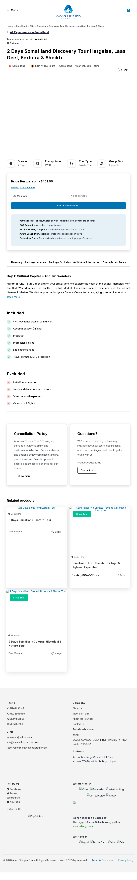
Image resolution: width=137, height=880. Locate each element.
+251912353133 (15, 724)
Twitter (13, 793)
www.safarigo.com (83, 826)
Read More (13, 296)
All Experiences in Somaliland (29, 32)
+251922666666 (16, 713)
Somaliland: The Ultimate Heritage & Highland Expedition (96, 565)
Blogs (76, 734)
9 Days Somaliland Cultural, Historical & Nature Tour (35, 643)
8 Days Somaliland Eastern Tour (30, 520)
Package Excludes (60, 262)
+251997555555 (15, 718)
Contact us (87, 470)
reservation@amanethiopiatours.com (27, 747)
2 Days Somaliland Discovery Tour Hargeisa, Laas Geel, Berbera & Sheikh (67, 26)
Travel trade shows (83, 729)
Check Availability (68, 205)
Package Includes (35, 262)
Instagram (14, 797)
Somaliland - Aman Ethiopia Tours (79, 65)
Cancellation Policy (114, 262)
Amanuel (82, 860)
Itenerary (16, 262)
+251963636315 (15, 708)
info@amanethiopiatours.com (23, 742)
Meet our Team (81, 713)
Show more (24, 476)
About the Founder (83, 718)
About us (77, 708)
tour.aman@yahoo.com (19, 737)
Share (124, 70)
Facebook (15, 789)
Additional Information (86, 262)
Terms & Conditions (102, 860)
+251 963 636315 (38, 39)
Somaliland (18, 65)
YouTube (14, 801)
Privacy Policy (126, 860)
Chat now (14, 43)
